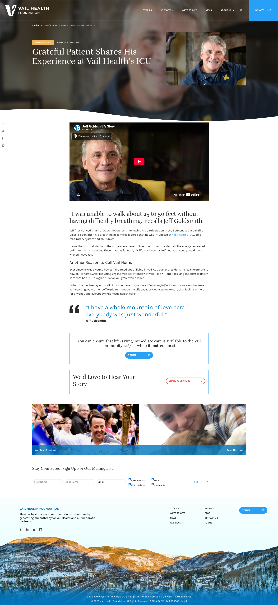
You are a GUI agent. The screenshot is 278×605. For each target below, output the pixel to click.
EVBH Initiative (138, 485)
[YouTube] (34, 529)
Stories (147, 10)
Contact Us (211, 518)
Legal (184, 601)
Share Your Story (179, 380)
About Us (226, 10)
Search (241, 13)
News (208, 10)
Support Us (159, 485)
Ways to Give (189, 10)
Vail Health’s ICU (182, 234)
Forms (208, 522)
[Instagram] (41, 529)
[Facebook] (21, 529)
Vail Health (176, 522)
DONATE (132, 355)
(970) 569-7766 (182, 596)
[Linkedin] (28, 529)
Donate (246, 510)
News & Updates (139, 480)
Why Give (166, 10)
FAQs (207, 513)
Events (157, 480)
